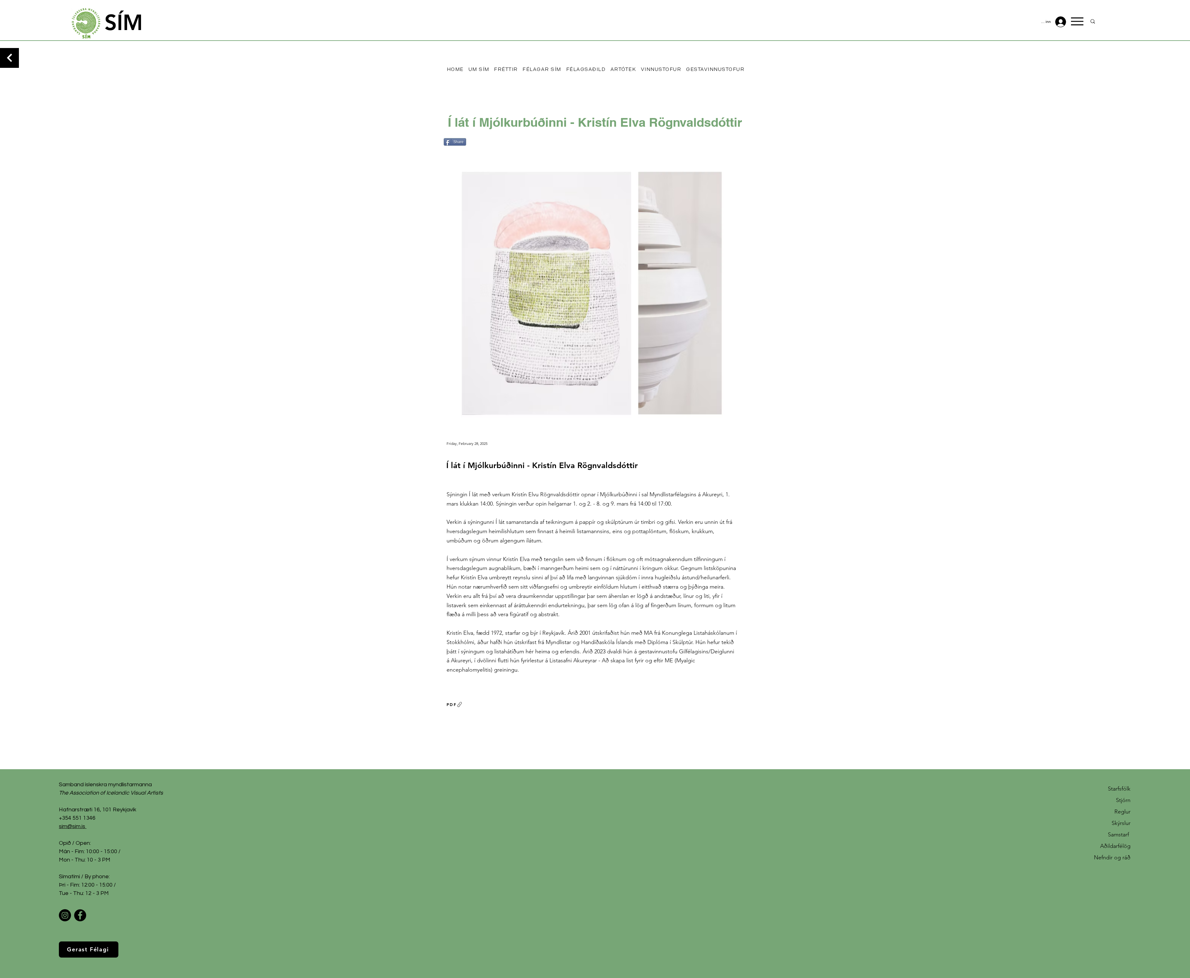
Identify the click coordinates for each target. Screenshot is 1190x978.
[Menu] (1077, 21)
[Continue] (9, 58)
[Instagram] (65, 915)
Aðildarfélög (1115, 846)
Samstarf (1119, 834)
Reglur (1122, 811)
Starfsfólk (1119, 788)
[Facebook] (80, 915)
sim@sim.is (72, 826)
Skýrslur (1121, 823)
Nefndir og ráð (1112, 857)
